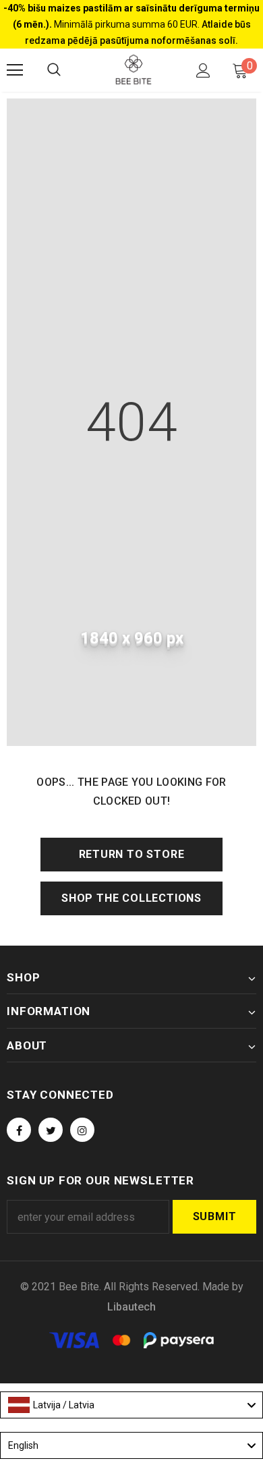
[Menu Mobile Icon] (15, 70)
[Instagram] (82, 1130)
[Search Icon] (54, 70)
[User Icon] (203, 70)
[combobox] (131, 1404)
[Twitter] (50, 1130)
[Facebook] (19, 1130)
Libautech (131, 1306)
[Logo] (133, 69)
